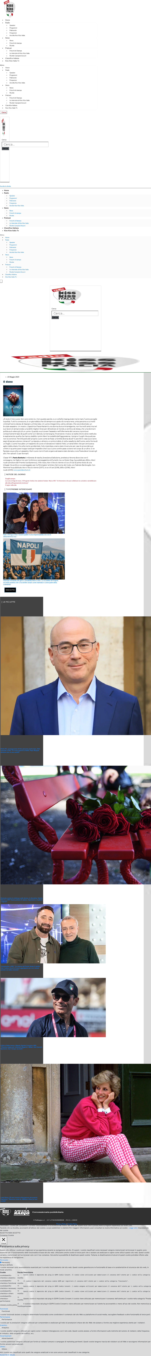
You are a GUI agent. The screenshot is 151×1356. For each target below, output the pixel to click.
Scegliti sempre (10, 478)
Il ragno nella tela (10, 485)
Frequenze (13, 33)
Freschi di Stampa (16, 51)
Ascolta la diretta (5, 186)
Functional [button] (4, 1309)
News (7, 38)
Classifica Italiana (12, 58)
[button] (48, 65)
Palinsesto (13, 30)
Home (7, 20)
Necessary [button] (4, 1260)
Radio (7, 23)
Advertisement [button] (5, 1336)
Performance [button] (5, 1317)
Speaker (12, 25)
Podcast (8, 48)
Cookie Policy (72, 1224)
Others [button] (2, 1347)
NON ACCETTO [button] (14, 1233)
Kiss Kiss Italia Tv (12, 61)
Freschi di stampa (16, 43)
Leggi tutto (133, 1228)
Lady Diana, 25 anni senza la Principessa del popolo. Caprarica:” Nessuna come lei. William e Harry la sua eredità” (19, 1199)
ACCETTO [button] (4, 1233)
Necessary (6, 1262)
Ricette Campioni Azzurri (18, 56)
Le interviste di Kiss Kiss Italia (19, 53)
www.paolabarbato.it (21, 470)
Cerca (4, 140)
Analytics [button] (3, 1325)
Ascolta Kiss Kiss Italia (17, 35)
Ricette (12, 45)
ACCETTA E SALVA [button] (7, 1355)
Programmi (13, 28)
